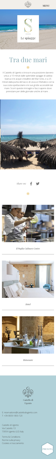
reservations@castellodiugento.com (20, 412)
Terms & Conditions (11, 436)
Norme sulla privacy (11, 440)
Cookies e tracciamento (13, 443)
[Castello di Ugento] (28, 5)
